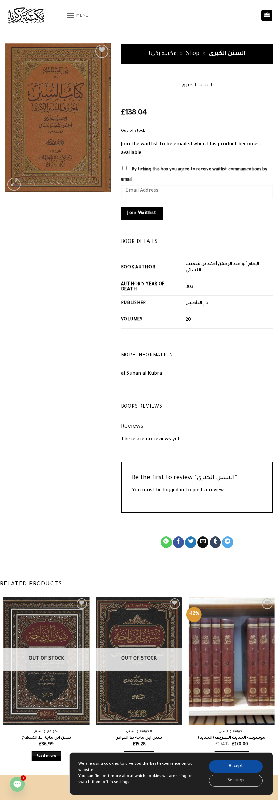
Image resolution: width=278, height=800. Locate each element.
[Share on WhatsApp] (166, 542)
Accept (236, 766)
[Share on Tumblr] (215, 542)
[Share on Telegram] (227, 542)
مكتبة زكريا (162, 54)
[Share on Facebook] (178, 542)
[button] (77, 15)
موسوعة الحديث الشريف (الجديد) (231, 738)
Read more (46, 756)
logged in (173, 490)
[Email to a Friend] (203, 542)
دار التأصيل (197, 303)
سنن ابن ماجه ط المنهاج (46, 738)
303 (189, 287)
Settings (235, 780)
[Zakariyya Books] (33, 15)
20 (188, 320)
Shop (192, 54)
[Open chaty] (17, 784)
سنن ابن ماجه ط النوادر (139, 738)
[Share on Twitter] (190, 542)
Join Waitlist (141, 213)
